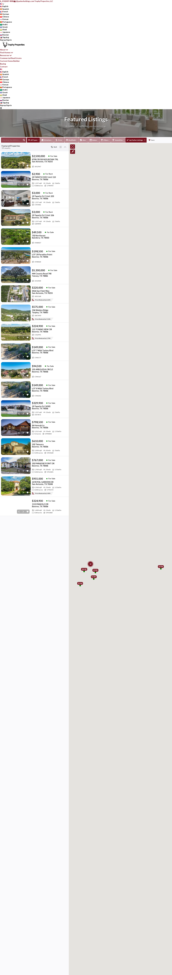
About (3, 50)
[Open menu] (1, 108)
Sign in (9, 40)
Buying (3, 64)
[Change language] (2, 4)
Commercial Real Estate (11, 58)
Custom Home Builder (10, 61)
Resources (4, 55)
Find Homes (5, 52)
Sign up (3, 40)
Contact (4, 66)
